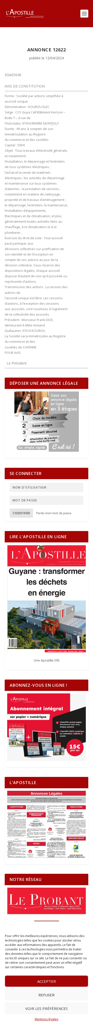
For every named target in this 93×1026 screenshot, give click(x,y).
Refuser (46, 994)
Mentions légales (46, 1019)
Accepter (46, 981)
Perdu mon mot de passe (53, 513)
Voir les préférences (46, 1008)
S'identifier (21, 513)
